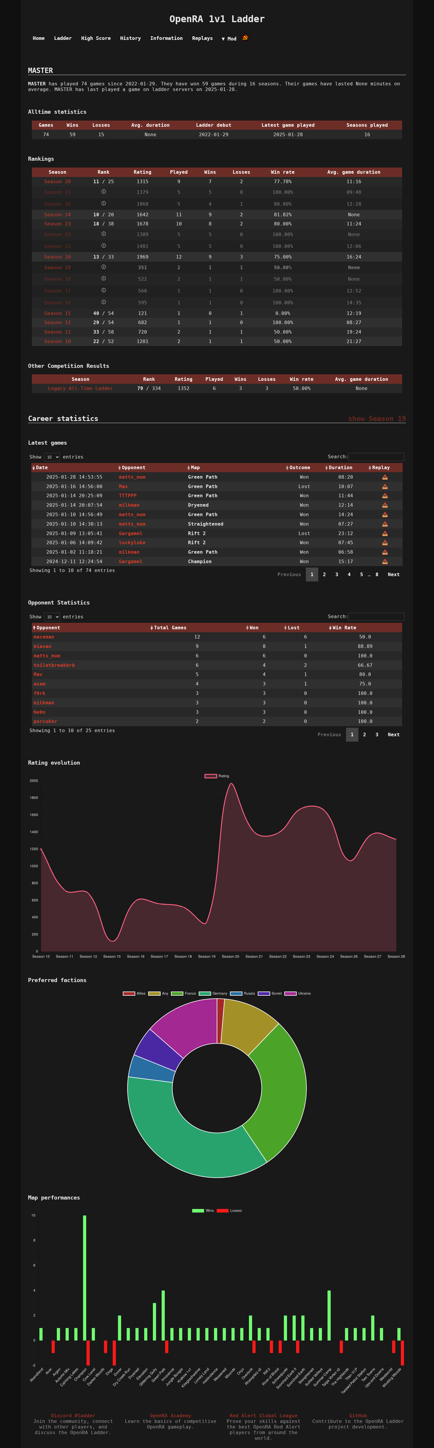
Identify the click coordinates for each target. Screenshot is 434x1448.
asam (39, 684)
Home (39, 38)
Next (394, 574)
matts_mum (132, 477)
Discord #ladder (73, 1415)
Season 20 (57, 257)
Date (42, 467)
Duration (341, 467)
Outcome (300, 467)
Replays (202, 38)
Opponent (134, 467)
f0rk (39, 693)
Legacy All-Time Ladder (80, 388)
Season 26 (57, 204)
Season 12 (57, 322)
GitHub (358, 1415)
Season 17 (57, 291)
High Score (96, 38)
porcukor (45, 721)
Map (195, 467)
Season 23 (57, 224)
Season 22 (57, 234)
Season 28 (57, 181)
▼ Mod (229, 39)
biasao (42, 646)
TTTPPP (128, 495)
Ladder (63, 38)
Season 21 (57, 246)
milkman (129, 505)
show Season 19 (377, 419)
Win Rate (344, 627)
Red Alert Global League (264, 1415)
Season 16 (57, 302)
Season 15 (57, 313)
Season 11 (57, 332)
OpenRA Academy (170, 1415)
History (130, 38)
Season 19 (57, 267)
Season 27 (57, 192)
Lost (294, 627)
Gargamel (131, 533)
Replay (381, 467)
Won (254, 627)
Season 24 (57, 214)
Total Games (170, 627)
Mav (123, 486)
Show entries (57, 457)
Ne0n (39, 712)
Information (166, 38)
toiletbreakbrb (54, 665)
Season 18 (57, 279)
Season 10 (57, 341)
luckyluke (132, 542)
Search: (338, 456)
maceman (44, 637)
